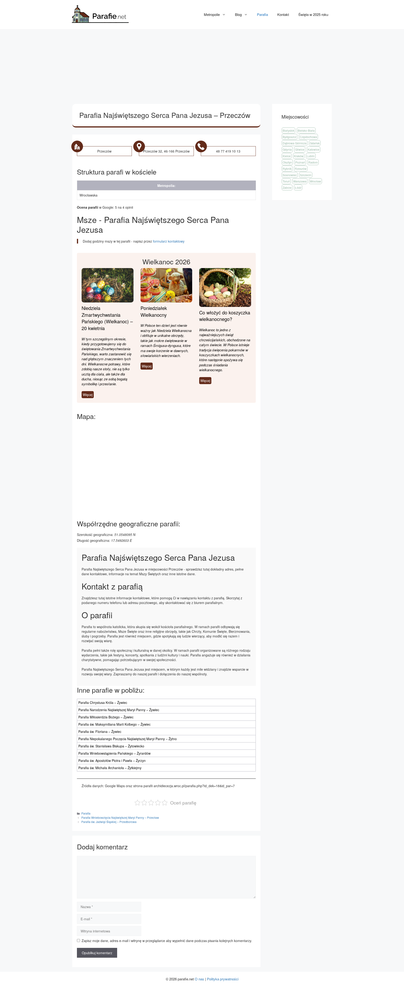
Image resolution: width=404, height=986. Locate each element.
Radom (313, 162)
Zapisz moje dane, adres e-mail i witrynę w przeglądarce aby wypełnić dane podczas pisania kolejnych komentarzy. (167, 940)
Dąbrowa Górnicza (295, 143)
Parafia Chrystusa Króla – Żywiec (102, 702)
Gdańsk (315, 143)
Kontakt (283, 14)
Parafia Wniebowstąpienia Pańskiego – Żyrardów (114, 753)
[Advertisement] (202, 64)
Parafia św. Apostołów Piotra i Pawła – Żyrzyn (112, 760)
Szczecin (305, 175)
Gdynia (287, 149)
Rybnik (287, 169)
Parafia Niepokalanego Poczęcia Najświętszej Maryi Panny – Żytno (127, 738)
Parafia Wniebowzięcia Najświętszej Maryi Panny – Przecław (120, 817)
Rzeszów (301, 169)
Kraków (298, 156)
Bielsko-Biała (306, 130)
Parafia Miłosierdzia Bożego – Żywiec (105, 717)
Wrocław (315, 181)
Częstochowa (308, 137)
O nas (199, 978)
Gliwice (299, 149)
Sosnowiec (290, 175)
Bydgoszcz (289, 137)
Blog (238, 14)
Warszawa (300, 181)
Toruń (286, 181)
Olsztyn (287, 162)
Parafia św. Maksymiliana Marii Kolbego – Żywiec (114, 724)
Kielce (287, 156)
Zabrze (287, 187)
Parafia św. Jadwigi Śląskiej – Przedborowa (109, 822)
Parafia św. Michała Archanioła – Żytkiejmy (109, 767)
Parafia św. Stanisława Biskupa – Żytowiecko (111, 746)
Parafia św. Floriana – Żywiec (99, 731)
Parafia (262, 14)
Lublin (311, 156)
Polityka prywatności (222, 978)
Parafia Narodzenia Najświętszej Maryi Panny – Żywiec (118, 709)
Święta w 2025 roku (313, 14)
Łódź (298, 187)
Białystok (288, 130)
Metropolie (212, 14)
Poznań (300, 162)
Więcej (88, 394)
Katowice (313, 149)
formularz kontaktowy (168, 241)
